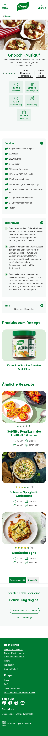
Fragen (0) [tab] (32, 580)
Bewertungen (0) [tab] (17, 580)
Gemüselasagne (24, 553)
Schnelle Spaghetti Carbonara (24, 494)
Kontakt (7, 680)
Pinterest (4, 703)
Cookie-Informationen (14, 657)
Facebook (10, 703)
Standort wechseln (24, 714)
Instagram (16, 703)
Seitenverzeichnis (12, 688)
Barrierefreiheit (11, 669)
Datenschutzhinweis (13, 649)
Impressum (9, 665)
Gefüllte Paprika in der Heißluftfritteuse (24, 433)
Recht (6, 661)
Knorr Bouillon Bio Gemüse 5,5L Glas (24, 367)
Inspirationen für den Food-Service (19, 692)
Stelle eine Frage (25, 617)
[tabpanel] (24, 606)
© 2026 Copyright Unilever (19, 723)
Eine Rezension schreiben (25, 611)
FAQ (6, 684)
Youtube (22, 703)
